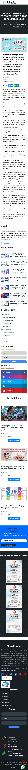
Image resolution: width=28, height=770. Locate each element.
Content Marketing (6, 326)
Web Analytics (5, 702)
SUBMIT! (14, 361)
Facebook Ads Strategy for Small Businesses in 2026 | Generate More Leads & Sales (18, 287)
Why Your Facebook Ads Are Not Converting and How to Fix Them (18, 279)
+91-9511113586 (12, 741)
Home (11, 23)
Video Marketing (5, 342)
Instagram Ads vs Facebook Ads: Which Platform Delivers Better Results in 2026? (18, 295)
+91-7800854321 (12, 739)
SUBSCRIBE (9, 545)
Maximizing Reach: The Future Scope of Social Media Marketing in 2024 (13, 468)
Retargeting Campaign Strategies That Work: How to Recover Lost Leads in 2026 (18, 254)
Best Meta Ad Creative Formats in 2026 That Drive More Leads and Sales (18, 271)
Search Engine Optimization (8, 317)
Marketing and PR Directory (8, 670)
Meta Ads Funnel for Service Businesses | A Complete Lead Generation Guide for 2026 (18, 262)
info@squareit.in (12, 746)
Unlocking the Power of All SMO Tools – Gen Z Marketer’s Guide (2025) (12, 428)
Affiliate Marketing (6, 329)
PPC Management (6, 323)
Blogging (3, 339)
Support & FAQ (14, 767)
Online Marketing (5, 335)
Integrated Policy (15, 766)
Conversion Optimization (7, 332)
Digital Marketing (5, 314)
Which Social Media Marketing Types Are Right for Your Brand (13, 507)
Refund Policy (6, 766)
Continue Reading (13, 440)
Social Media (5, 699)
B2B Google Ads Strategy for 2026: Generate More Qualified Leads (18, 303)
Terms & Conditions (7, 764)
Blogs (17, 23)
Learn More (6, 243)
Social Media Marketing (7, 320)
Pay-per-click (5, 696)
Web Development (6, 705)
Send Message (14, 727)
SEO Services (5, 693)
